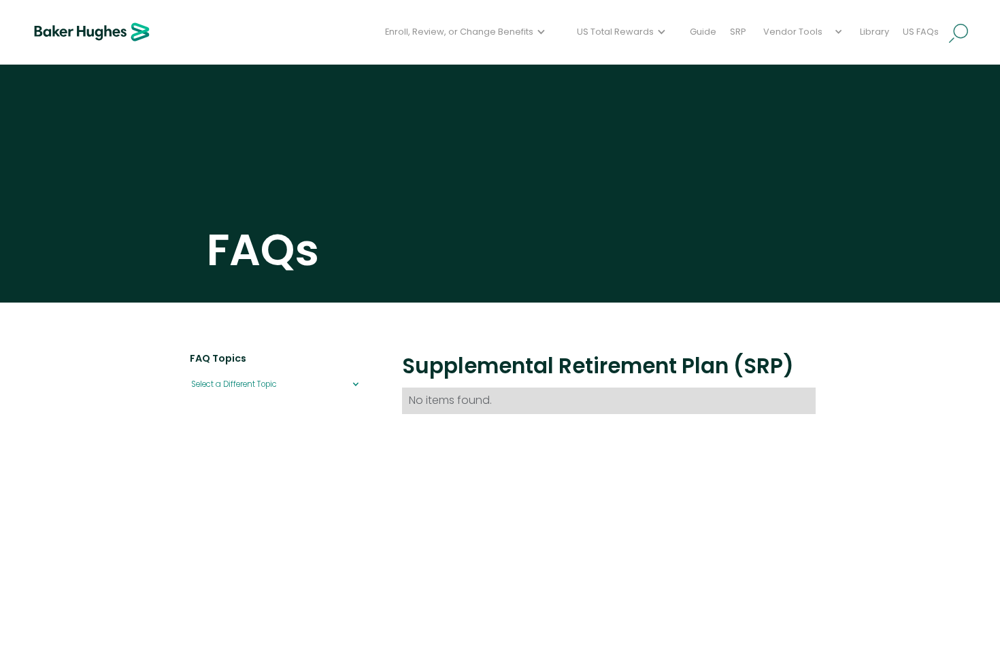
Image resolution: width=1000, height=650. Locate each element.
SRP (738, 31)
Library (874, 31)
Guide (703, 31)
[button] (466, 32)
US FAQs (921, 31)
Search (959, 33)
